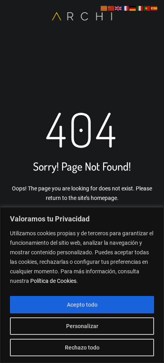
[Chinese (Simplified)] (111, 8)
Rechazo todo (82, 347)
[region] (82, 285)
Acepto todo (82, 305)
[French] (125, 8)
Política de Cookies (53, 281)
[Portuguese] (147, 8)
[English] (118, 8)
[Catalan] (104, 8)
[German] (133, 8)
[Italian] (140, 8)
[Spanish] (154, 8)
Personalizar (82, 326)
